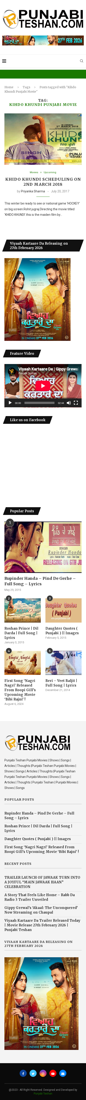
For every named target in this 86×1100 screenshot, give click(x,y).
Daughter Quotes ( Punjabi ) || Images (62, 630)
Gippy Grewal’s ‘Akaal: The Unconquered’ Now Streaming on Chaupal (41, 910)
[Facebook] (23, 1073)
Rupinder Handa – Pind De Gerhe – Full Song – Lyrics (40, 581)
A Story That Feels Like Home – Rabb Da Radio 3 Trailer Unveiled (39, 897)
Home (8, 87)
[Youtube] (52, 1073)
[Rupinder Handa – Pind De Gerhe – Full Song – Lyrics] (43, 547)
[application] (43, 385)
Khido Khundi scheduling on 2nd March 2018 (43, 182)
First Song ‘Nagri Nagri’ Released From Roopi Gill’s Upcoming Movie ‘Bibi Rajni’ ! (20, 690)
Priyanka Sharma (33, 191)
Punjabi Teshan (43, 1093)
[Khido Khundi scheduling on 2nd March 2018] (43, 139)
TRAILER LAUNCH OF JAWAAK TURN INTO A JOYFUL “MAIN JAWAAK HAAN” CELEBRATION (42, 882)
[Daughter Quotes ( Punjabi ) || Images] (63, 610)
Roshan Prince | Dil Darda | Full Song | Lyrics (21, 633)
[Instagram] (43, 1073)
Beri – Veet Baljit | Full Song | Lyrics (61, 683)
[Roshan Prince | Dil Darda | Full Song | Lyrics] (22, 610)
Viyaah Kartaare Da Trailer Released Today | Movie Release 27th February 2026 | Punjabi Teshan (42, 925)
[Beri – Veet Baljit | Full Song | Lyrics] (63, 663)
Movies (34, 172)
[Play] (10, 403)
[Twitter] (33, 1073)
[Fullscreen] (76, 403)
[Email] (62, 1073)
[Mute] (69, 403)
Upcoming (50, 172)
